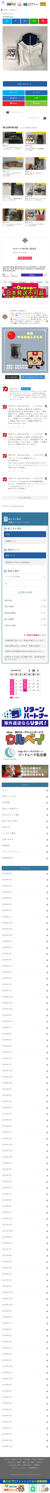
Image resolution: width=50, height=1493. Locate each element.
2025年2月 (7, 984)
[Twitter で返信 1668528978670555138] (10, 471)
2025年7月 (7, 953)
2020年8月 (7, 1317)
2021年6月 (7, 1255)
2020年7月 (7, 1323)
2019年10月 (7, 1378)
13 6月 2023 (38, 455)
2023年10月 (7, 1083)
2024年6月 (7, 1033)
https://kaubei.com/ (17, 423)
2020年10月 (7, 1305)
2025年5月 (7, 966)
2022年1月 (7, 1212)
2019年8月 (7, 1391)
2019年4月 (7, 1415)
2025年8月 (7, 947)
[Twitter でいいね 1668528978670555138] (19, 471)
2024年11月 (7, 1003)
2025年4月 (7, 972)
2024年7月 (7, 1027)
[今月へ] (33, 670)
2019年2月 (7, 1428)
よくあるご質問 (8, 833)
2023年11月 (7, 1077)
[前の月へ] (29, 670)
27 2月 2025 (38, 434)
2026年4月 (7, 898)
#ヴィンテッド (41, 465)
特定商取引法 (7, 858)
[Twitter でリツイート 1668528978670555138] (14, 471)
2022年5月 (7, 1188)
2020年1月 (7, 1360)
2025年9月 (7, 941)
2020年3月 (7, 1348)
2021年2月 (7, 1280)
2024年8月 (7, 1021)
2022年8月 (7, 1169)
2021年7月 (7, 1249)
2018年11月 (7, 1446)
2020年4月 (7, 1342)
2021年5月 (7, 1261)
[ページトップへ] (47, 1489)
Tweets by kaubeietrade (13, 506)
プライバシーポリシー (11, 851)
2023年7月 (7, 1101)
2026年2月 (7, 910)
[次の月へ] (38, 670)
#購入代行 (12, 467)
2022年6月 (7, 1181)
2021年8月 (7, 1243)
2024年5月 (7, 1040)
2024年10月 (7, 1009)
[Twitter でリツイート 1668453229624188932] (14, 492)
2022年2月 (7, 1206)
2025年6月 (7, 959)
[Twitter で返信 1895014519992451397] (10, 448)
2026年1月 (7, 916)
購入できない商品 (9, 821)
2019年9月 (7, 1385)
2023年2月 (7, 1132)
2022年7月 (7, 1175)
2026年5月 (7, 892)
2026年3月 (7, 904)
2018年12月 (7, 1440)
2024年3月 (7, 1052)
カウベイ (12, 406)
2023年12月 (7, 1070)
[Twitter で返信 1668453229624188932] (10, 492)
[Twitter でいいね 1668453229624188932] (19, 492)
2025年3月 (7, 978)
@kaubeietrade (23, 406)
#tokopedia (16, 486)
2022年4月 (7, 1194)
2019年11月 (7, 1372)
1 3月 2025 (37, 406)
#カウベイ (31, 484)
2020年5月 (7, 1335)
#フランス (20, 465)
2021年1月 (7, 1286)
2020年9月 (7, 1311)
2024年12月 (7, 997)
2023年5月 (7, 1114)
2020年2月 (7, 1354)
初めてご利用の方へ (10, 808)
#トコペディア (27, 486)
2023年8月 (7, 1095)
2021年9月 (7, 1237)
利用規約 (6, 845)
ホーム (5, 790)
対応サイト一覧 (8, 796)
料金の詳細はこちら (36, 635)
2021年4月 (7, 1268)
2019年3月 (7, 1422)
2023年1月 (7, 1138)
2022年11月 (7, 1150)
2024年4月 (7, 1046)
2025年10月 (7, 935)
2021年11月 (7, 1224)
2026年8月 (7, 873)
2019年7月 (7, 1397)
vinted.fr (30, 465)
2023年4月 (7, 1120)
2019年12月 (7, 1366)
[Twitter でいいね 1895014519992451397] (19, 448)
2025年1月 (7, 990)
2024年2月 (7, 1058)
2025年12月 (7, 923)
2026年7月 (7, 879)
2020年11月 (7, 1298)
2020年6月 (7, 1329)
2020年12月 (7, 1292)
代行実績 (6, 802)
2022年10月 (7, 1157)
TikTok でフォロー (25, 258)
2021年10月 (7, 1231)
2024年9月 (7, 1015)
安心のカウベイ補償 (10, 815)
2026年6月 (7, 886)
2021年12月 (7, 1218)
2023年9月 (7, 1089)
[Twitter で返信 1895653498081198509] (10, 427)
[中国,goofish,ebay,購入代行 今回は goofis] (25, 350)
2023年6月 (7, 1107)
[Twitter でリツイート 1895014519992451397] (14, 448)
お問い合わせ (7, 839)
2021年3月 (7, 1274)
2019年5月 (7, 1409)
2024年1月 (7, 1064)
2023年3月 (7, 1126)
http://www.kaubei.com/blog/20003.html (26, 463)
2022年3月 (7, 1200)
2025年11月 (7, 929)
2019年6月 (7, 1403)
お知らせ (6, 827)
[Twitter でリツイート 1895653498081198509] (14, 427)
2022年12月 (7, 1144)
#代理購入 (21, 467)
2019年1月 (7, 1434)
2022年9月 (7, 1163)
